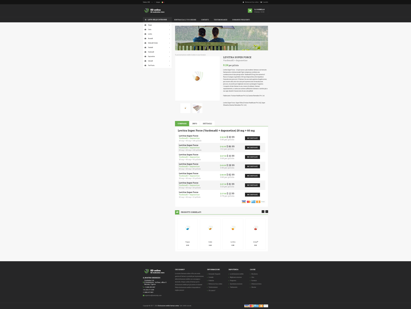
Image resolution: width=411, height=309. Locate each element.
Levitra (233, 242)
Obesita (253, 287)
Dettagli (207, 123)
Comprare (253, 138)
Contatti (211, 277)
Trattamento (233, 287)
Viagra (187, 242)
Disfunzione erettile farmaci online (168, 306)
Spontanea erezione (236, 284)
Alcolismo (254, 274)
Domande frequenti (214, 274)
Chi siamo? (212, 290)
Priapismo (233, 280)
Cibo (252, 277)
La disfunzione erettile (236, 274)
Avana (255, 242)
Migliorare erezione (236, 277)
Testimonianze (213, 287)
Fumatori (254, 280)
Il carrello (265, 2)
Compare (182, 123)
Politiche (211, 280)
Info (194, 123)
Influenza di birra (256, 284)
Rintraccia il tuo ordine (215, 284)
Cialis (210, 242)
